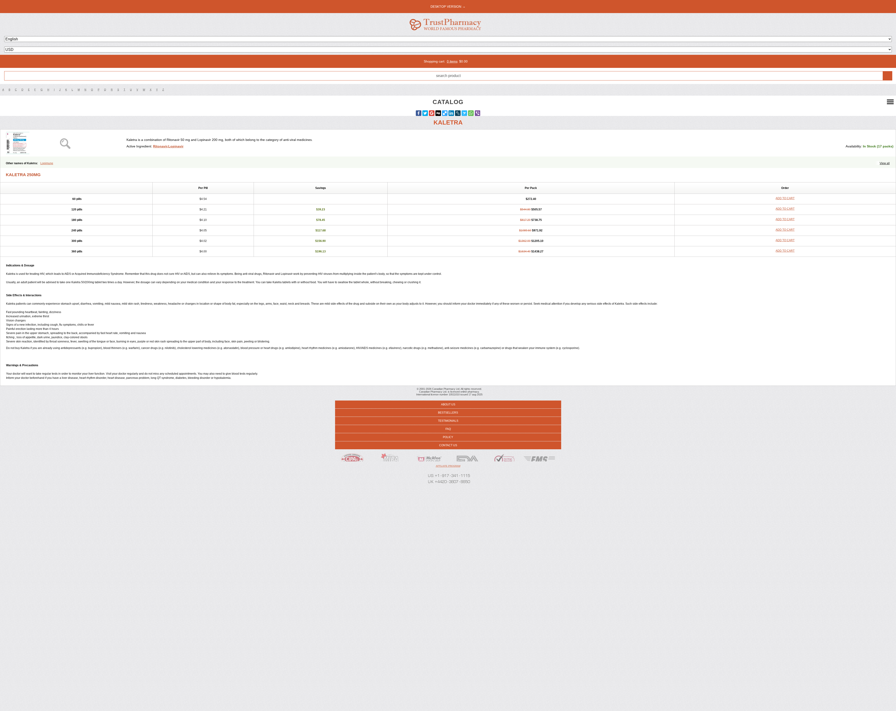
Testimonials (448, 420)
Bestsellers (448, 412)
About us (448, 404)
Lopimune (46, 163)
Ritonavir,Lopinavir (168, 146)
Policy (448, 437)
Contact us (448, 445)
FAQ (448, 429)
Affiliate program (448, 466)
